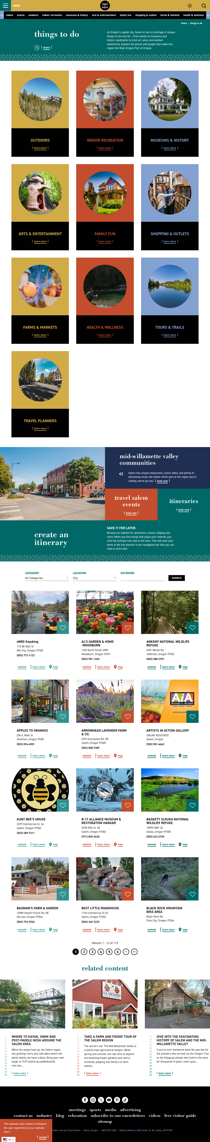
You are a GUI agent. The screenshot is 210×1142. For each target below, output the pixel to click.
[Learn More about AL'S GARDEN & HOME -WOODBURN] (105, 612)
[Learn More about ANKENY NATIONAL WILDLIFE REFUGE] (170, 612)
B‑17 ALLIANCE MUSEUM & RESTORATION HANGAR (101, 821)
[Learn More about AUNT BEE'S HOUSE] (40, 790)
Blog (60, 1115)
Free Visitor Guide (180, 1115)
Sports (95, 1109)
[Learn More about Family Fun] (105, 193)
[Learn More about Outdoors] (40, 99)
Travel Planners (40, 420)
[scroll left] (2, 15)
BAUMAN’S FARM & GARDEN (37, 908)
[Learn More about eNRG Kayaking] (40, 612)
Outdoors (40, 140)
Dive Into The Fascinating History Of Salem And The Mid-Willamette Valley (182, 1040)
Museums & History (170, 140)
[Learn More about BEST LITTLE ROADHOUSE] (105, 878)
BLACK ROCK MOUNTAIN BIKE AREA (164, 910)
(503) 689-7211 (26, 833)
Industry (44, 1115)
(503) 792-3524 (26, 922)
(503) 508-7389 (90, 748)
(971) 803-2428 (90, 836)
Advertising (130, 1109)
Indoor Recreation (105, 140)
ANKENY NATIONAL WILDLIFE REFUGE (167, 643)
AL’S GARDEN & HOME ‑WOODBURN (98, 643)
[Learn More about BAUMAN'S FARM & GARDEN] (40, 878)
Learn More (40, 147)
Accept (42, 1137)
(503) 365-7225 (90, 922)
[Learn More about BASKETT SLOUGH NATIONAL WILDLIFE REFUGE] (170, 790)
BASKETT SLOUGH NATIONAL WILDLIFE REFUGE (167, 821)
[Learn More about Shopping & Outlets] (169, 193)
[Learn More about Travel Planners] (40, 380)
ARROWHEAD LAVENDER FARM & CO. (104, 732)
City (75, 578)
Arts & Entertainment (40, 233)
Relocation (77, 1115)
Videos (155, 1115)
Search (176, 578)
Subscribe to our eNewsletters (118, 1115)
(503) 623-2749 (155, 836)
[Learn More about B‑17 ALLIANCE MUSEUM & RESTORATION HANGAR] (105, 790)
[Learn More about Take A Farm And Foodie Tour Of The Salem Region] (105, 1003)
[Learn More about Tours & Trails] (169, 286)
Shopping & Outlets (170, 233)
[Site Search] (204, 5)
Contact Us (23, 1115)
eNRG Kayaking (27, 641)
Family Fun (105, 233)
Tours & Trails (169, 327)
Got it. (7, 1132)
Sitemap (105, 1121)
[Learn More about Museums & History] (169, 99)
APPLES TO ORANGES (32, 730)
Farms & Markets (40, 327)
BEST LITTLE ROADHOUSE (100, 908)
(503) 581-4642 (155, 744)
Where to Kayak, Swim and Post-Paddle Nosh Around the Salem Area (36, 1040)
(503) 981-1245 (90, 659)
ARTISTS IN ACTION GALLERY (167, 730)
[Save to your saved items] (63, 628)
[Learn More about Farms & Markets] (40, 286)
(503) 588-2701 (155, 659)
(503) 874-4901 (26, 744)
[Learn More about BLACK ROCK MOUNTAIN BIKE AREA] (170, 878)
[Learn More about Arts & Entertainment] (40, 193)
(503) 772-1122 (26, 655)
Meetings (77, 1109)
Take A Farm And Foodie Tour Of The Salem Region (110, 1038)
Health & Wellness (105, 327)
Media (110, 1109)
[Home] (105, 5)
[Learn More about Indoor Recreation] (105, 99)
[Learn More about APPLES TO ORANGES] (40, 701)
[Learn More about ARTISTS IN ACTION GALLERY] (170, 701)
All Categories (34, 578)
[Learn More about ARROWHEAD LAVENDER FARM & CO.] (105, 701)
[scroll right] (208, 15)
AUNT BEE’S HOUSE (31, 819)
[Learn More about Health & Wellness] (105, 286)
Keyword (127, 573)
